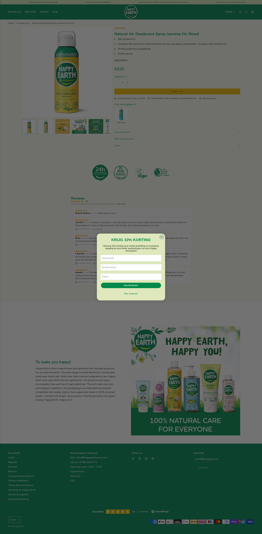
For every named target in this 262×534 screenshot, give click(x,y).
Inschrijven (131, 285)
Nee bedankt (131, 294)
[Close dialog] (162, 237)
